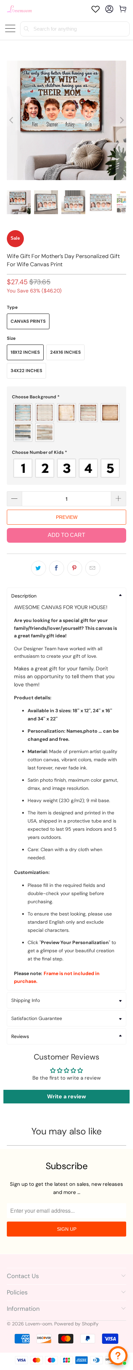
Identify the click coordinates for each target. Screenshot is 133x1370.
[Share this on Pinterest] (74, 568)
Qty (11, 485)
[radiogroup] (66, 422)
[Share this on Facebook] (56, 568)
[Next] (121, 120)
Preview (66, 517)
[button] (66, 397)
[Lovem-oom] (19, 9)
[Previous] (11, 120)
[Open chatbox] (118, 1355)
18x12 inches (25, 352)
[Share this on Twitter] (38, 568)
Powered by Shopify (76, 1324)
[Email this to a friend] (92, 568)
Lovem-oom (38, 1324)
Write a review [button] (66, 1096)
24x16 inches (65, 352)
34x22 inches (26, 370)
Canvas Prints (28, 321)
